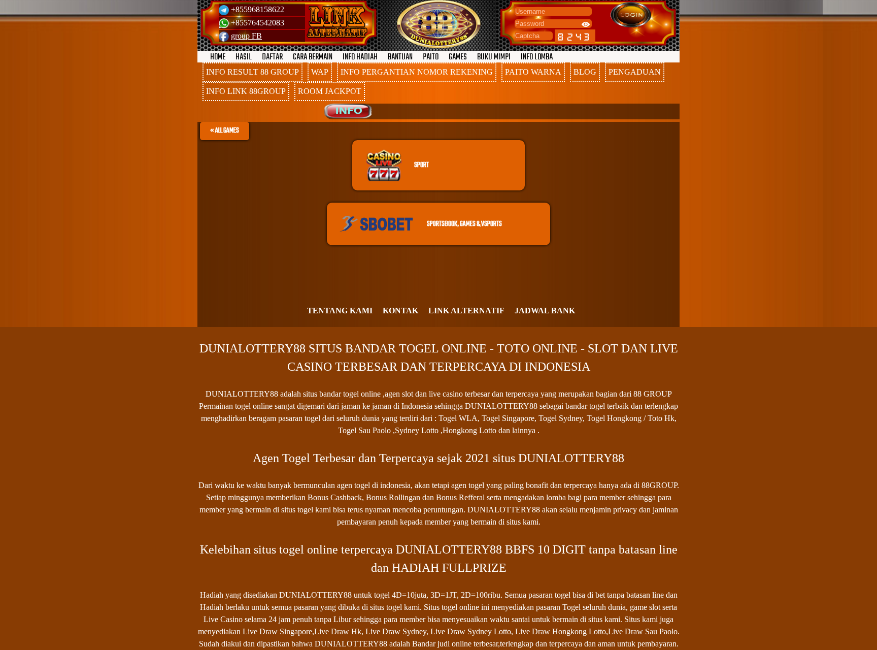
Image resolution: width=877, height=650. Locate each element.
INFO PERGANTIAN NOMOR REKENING (417, 72)
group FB (246, 35)
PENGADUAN (635, 72)
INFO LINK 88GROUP (246, 91)
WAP (319, 72)
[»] (337, 22)
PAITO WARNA (533, 72)
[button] (224, 131)
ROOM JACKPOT (329, 91)
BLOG (585, 72)
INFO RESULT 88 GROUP (252, 72)
